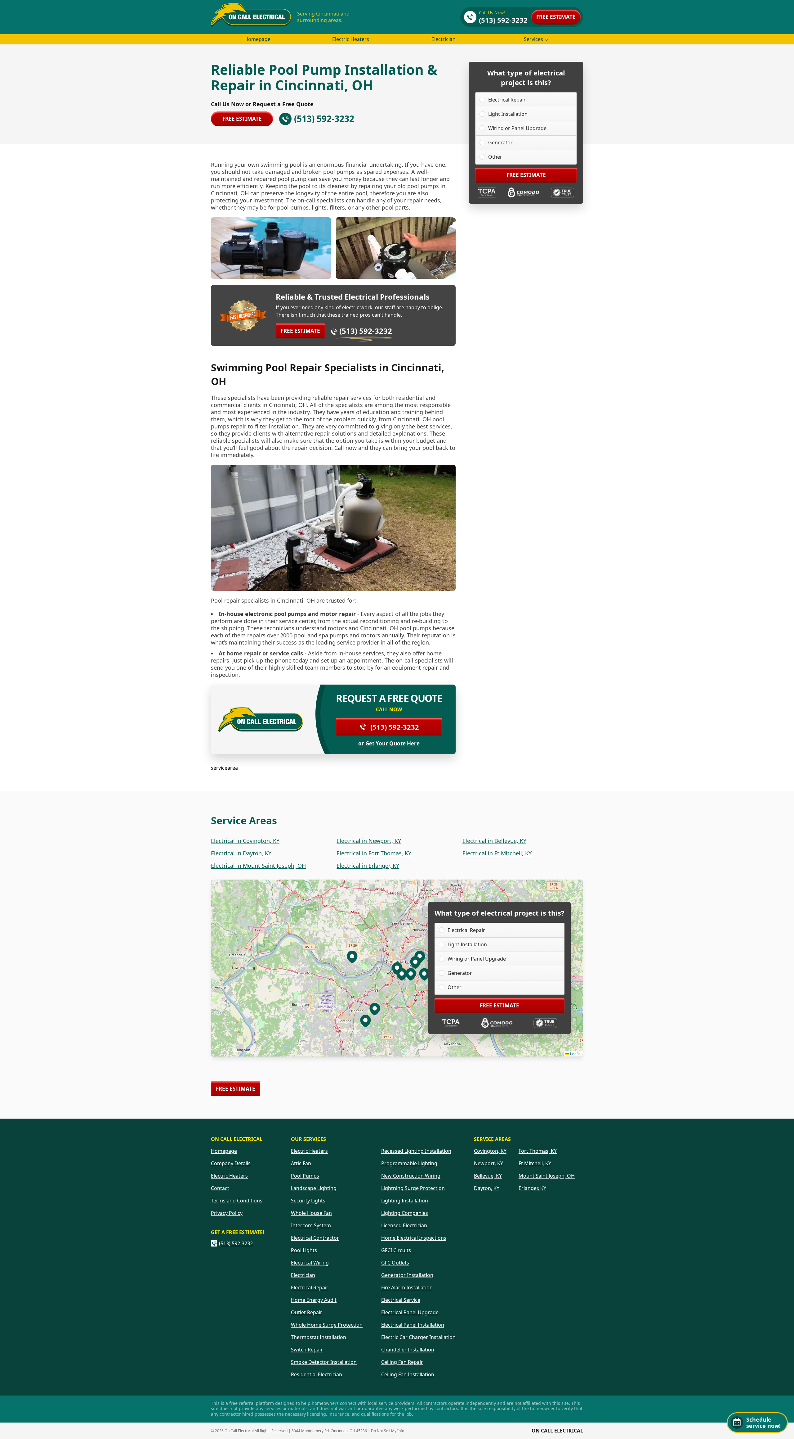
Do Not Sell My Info (387, 1430)
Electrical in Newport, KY (369, 840)
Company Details (231, 1163)
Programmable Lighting (409, 1163)
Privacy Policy (227, 1213)
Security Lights (308, 1200)
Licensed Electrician (404, 1225)
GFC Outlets (395, 1262)
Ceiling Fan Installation (407, 1374)
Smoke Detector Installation (324, 1362)
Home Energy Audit (314, 1299)
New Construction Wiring (410, 1175)
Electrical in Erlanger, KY (368, 865)
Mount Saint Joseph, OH (547, 1175)
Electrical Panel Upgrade (410, 1312)
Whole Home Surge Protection (327, 1324)
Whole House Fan (311, 1213)
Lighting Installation (404, 1200)
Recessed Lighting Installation (416, 1150)
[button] (401, 973)
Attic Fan (301, 1163)
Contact (220, 1188)
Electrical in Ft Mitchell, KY (497, 853)
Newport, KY (488, 1163)
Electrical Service (400, 1299)
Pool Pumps (305, 1175)
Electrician (443, 39)
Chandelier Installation (407, 1349)
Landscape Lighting (314, 1188)
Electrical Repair (507, 99)
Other (495, 156)
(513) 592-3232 (365, 331)
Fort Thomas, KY (538, 1150)
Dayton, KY (486, 1188)
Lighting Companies (404, 1213)
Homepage (257, 39)
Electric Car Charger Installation (418, 1337)
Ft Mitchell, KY (535, 1163)
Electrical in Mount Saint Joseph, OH (258, 865)
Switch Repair (307, 1349)
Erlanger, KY (532, 1188)
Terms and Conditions (236, 1200)
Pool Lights (304, 1250)
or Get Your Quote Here (389, 743)
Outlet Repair (306, 1312)
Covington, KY (490, 1150)
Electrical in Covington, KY (245, 840)
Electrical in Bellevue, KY (494, 840)
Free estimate (556, 16)
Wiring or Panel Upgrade (517, 128)
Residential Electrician (316, 1374)
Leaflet (575, 1053)
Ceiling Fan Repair (402, 1362)
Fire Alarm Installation (407, 1287)
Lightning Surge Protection (413, 1188)
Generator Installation (407, 1275)
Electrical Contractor (315, 1237)
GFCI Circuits (396, 1250)
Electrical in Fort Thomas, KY (374, 853)
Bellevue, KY (488, 1175)
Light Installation (508, 114)
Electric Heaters (350, 39)
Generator (500, 142)
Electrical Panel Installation (412, 1324)
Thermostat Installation (318, 1337)
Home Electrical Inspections (413, 1237)
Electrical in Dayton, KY (241, 853)
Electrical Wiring (310, 1262)
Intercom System (311, 1225)
